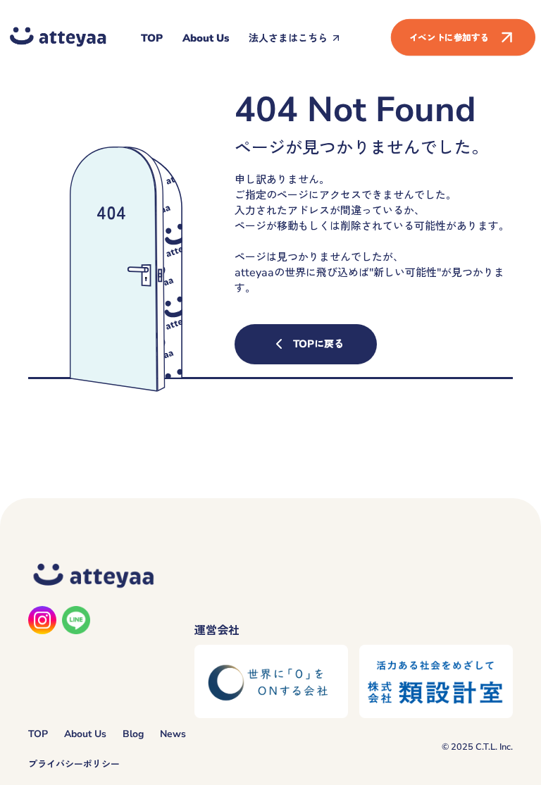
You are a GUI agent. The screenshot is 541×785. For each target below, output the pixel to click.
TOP (152, 38)
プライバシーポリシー (74, 764)
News (173, 734)
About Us (205, 38)
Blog (133, 734)
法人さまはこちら (288, 38)
